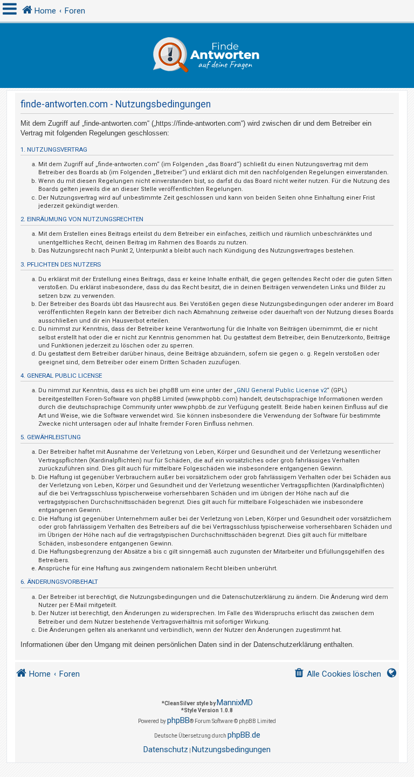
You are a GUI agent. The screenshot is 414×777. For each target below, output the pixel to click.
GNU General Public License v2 (282, 390)
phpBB (178, 720)
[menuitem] (337, 674)
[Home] (207, 55)
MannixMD (235, 702)
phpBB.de (243, 735)
